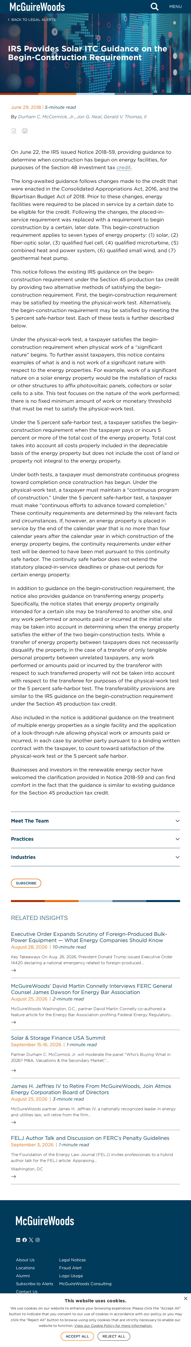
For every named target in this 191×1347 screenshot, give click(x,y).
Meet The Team (30, 821)
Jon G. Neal (89, 116)
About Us (25, 1260)
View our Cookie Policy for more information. (113, 1326)
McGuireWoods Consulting (85, 1283)
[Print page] (25, 130)
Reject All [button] (113, 1336)
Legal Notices (72, 1260)
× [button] (185, 1299)
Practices (22, 839)
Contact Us (27, 1291)
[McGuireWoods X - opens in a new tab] (31, 1240)
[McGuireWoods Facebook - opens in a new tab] (24, 1240)
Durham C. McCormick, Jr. (46, 116)
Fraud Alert (70, 1268)
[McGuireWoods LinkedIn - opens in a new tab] (18, 1240)
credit (124, 167)
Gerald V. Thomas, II (125, 116)
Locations (25, 1268)
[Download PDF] (14, 130)
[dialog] (95, 1320)
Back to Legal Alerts (33, 20)
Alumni (23, 1275)
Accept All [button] (77, 1336)
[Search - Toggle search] (154, 6)
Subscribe (26, 883)
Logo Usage (71, 1275)
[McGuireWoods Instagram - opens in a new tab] (37, 1240)
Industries (23, 857)
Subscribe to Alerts (34, 1283)
